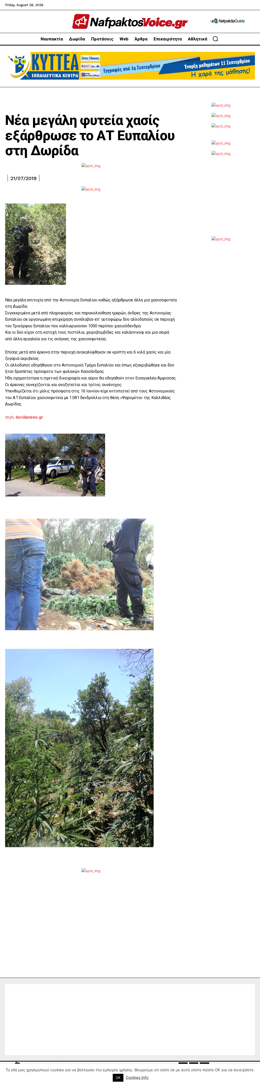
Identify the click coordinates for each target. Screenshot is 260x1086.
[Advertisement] (221, 199)
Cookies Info (137, 1077)
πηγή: (24, 417)
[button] (215, 39)
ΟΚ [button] (118, 1078)
